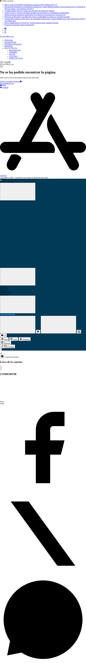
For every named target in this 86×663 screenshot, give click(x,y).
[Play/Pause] (38, 332)
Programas (26, 340)
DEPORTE (8, 46)
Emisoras (7, 343)
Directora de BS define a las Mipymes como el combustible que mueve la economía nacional (37, 17)
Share (6, 340)
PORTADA (8, 40)
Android (5, 87)
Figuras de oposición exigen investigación (19, 25)
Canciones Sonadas (12, 357)
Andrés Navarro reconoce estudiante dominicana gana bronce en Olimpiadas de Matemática (36, 13)
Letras (15, 340)
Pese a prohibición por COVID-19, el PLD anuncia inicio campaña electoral (31, 23)
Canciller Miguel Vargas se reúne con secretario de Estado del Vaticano (29, 11)
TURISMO (13, 52)
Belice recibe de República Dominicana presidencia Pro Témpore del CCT (30, 5)
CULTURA (13, 56)
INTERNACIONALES (13, 44)
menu (7, 62)
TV (5, 336)
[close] (1, 349)
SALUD (12, 54)
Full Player (10, 347)
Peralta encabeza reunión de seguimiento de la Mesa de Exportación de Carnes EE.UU (35, 15)
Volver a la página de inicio (10, 81)
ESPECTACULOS (16, 58)
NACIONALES (10, 42)
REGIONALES (14, 50)
